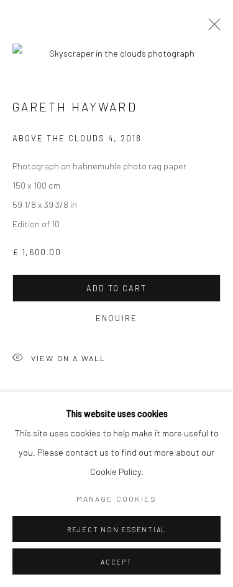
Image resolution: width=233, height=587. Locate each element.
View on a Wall (68, 357)
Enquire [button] (116, 318)
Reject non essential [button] (116, 529)
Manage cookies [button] (116, 499)
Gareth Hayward (74, 107)
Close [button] (211, 28)
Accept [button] (116, 562)
